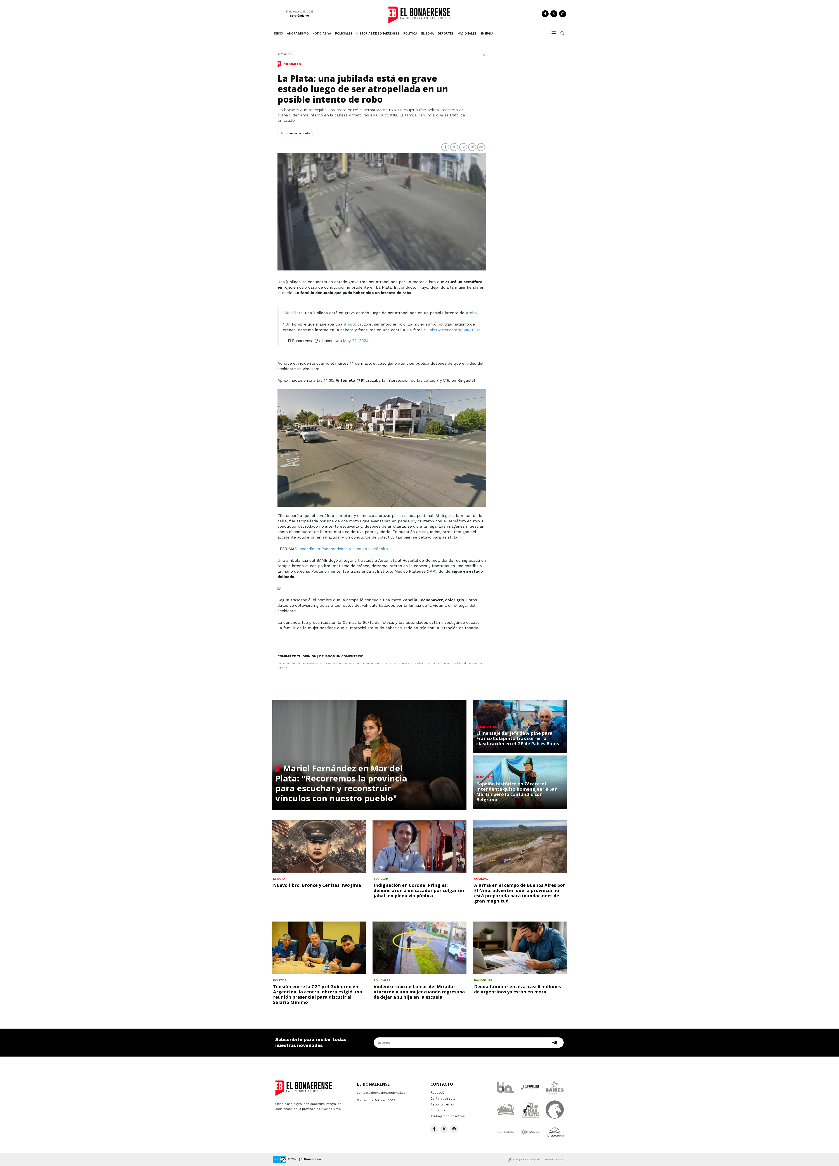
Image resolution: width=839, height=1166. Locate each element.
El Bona (427, 33)
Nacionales (467, 33)
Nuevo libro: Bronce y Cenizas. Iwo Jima (317, 885)
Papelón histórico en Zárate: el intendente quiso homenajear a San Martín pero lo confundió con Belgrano (517, 791)
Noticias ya (321, 33)
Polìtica (410, 33)
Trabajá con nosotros (447, 1116)
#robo (471, 312)
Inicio (278, 33)
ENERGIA (486, 33)
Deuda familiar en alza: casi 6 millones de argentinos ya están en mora (517, 989)
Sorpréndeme (299, 15)
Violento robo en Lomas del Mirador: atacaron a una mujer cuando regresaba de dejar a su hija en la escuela (419, 992)
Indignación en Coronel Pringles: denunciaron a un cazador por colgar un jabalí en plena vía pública (419, 890)
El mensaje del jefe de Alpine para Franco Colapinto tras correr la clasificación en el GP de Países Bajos (517, 738)
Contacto (437, 1110)
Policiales (343, 33)
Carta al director (443, 1098)
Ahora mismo (298, 33)
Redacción (438, 1093)
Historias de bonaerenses (377, 33)
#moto (350, 324)
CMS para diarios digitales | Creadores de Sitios (538, 1159)
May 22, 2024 (356, 340)
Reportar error (442, 1104)
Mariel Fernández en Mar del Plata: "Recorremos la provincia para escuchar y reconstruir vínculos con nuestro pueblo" (341, 783)
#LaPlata (294, 312)
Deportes (446, 33)
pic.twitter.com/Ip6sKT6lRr (455, 329)
